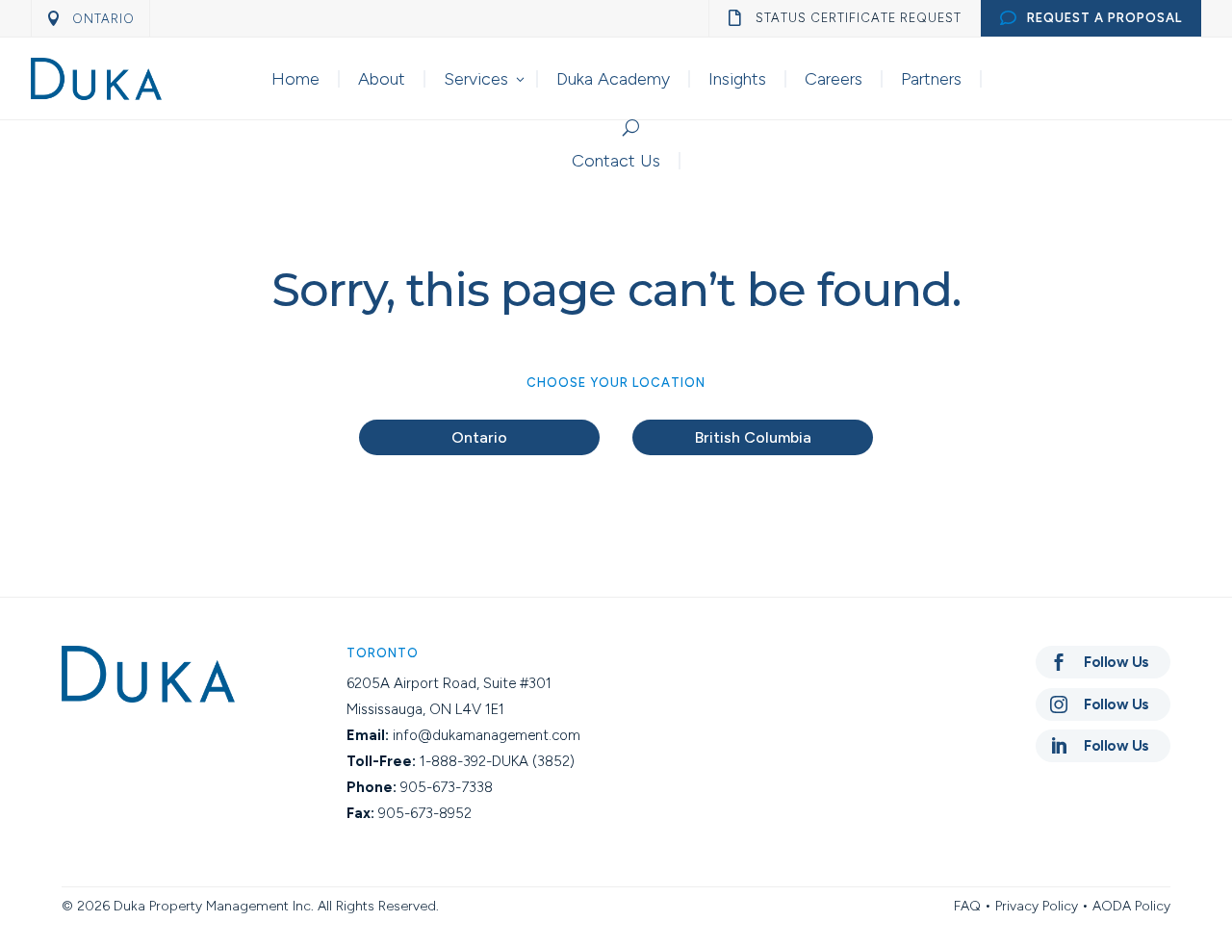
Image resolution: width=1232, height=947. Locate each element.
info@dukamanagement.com (486, 735)
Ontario (479, 437)
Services (476, 79)
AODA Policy (1131, 906)
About (381, 79)
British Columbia (753, 437)
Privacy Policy (1036, 906)
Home (295, 79)
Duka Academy (613, 79)
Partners (931, 79)
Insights (737, 79)
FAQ (967, 906)
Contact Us (616, 160)
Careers (833, 79)
